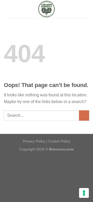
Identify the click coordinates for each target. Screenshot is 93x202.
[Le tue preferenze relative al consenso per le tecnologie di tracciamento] (84, 193)
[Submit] (84, 115)
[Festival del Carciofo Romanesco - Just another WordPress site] (46, 9)
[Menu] (7, 9)
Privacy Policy (34, 141)
